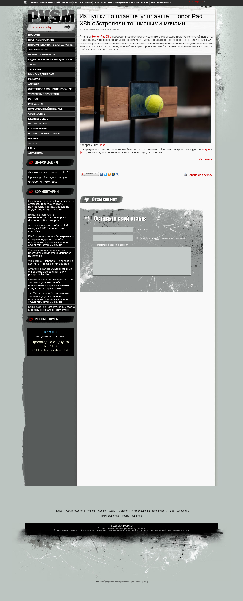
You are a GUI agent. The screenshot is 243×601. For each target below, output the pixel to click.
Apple (88, 3)
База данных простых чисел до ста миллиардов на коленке (49, 253)
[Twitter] (105, 174)
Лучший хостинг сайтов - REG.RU (49, 172)
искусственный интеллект (46, 109)
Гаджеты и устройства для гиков (50, 59)
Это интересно (38, 49)
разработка (36, 104)
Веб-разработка (38, 123)
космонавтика (38, 128)
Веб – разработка (161, 3)
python (33, 99)
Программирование (41, 40)
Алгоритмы (35, 153)
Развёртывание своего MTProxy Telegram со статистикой (51, 308)
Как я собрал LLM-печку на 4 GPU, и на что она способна (48, 228)
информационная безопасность (50, 44)
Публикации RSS (110, 515)
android (33, 84)
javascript (35, 69)
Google (78, 3)
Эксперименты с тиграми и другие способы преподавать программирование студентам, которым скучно (51, 205)
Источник (205, 159)
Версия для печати (200, 174)
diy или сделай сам (41, 74)
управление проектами (43, 94)
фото (83, 152)
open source (36, 114)
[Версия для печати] (185, 174)
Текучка (33, 64)
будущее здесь (38, 118)
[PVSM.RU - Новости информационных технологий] (51, 18)
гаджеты (34, 79)
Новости (34, 35)
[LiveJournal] (117, 174)
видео (206, 149)
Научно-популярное (41, 54)
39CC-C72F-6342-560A (42, 182)
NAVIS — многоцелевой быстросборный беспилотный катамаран (47, 217)
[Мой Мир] (113, 174)
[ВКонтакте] (101, 174)
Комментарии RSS (132, 515)
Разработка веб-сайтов (44, 133)
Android (67, 3)
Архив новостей (50, 3)
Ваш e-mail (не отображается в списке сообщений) (160, 238)
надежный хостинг (50, 334)
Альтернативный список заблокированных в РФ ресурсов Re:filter (50, 271)
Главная (33, 3)
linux (31, 148)
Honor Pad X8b (101, 36)
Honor (102, 145)
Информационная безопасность (128, 3)
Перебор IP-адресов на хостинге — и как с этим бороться (50, 262)
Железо (33, 143)
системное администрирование (50, 89)
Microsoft (100, 3)
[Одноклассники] (109, 174)
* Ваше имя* (142, 229)
